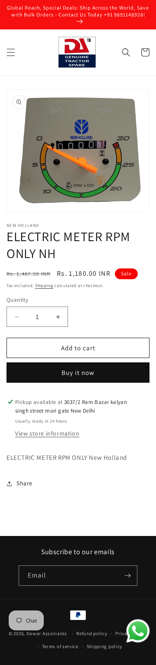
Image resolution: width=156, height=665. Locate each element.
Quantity (17, 299)
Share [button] (24, 483)
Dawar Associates (46, 633)
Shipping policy (105, 646)
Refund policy (91, 633)
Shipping (44, 285)
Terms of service (60, 646)
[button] (10, 52)
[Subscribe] (127, 575)
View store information (47, 433)
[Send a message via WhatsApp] (138, 631)
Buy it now (78, 372)
